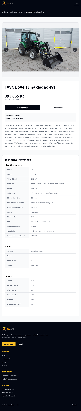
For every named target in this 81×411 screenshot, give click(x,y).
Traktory (5, 12)
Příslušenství (6, 359)
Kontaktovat (8, 344)
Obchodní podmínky (9, 376)
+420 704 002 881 (8, 393)
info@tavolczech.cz (9, 389)
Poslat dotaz (58, 108)
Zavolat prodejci (22, 108)
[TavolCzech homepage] (8, 3)
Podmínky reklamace (9, 379)
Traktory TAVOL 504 (16, 12)
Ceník (21, 344)
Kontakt (4, 366)
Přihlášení (75, 405)
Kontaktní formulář (9, 396)
